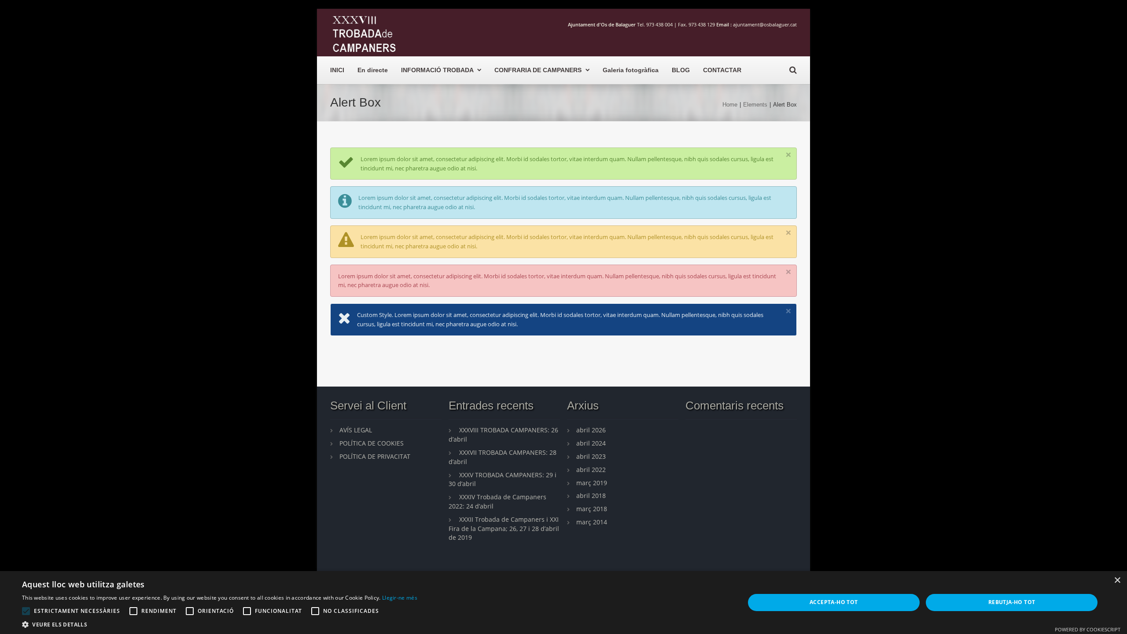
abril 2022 (591, 469)
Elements (755, 104)
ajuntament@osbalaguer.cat (765, 24)
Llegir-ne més (399, 597)
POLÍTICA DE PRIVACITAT (374, 456)
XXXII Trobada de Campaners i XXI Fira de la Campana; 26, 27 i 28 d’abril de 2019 (504, 528)
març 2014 (591, 522)
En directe (372, 70)
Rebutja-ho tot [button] (1011, 602)
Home (729, 104)
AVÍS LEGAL (355, 430)
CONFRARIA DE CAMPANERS (538, 70)
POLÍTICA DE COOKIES (371, 443)
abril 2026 (591, 430)
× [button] (1117, 580)
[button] (219, 623)
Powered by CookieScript (1087, 629)
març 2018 (591, 509)
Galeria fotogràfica (631, 70)
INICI (337, 70)
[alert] (563, 602)
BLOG (681, 70)
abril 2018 (591, 495)
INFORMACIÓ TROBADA (437, 70)
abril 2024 (591, 443)
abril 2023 (591, 456)
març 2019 (591, 483)
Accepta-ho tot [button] (834, 602)
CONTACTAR (722, 70)
